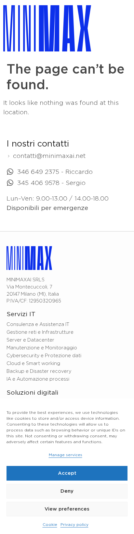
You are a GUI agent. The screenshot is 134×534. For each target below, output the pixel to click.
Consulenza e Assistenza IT (38, 324)
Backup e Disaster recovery (39, 371)
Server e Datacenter (30, 340)
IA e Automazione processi (38, 379)
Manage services (65, 455)
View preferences (67, 509)
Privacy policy (74, 525)
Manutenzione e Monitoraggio (42, 348)
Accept (67, 473)
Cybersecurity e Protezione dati (44, 356)
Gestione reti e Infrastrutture (40, 332)
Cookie (50, 525)
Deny (67, 491)
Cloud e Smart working (33, 363)
